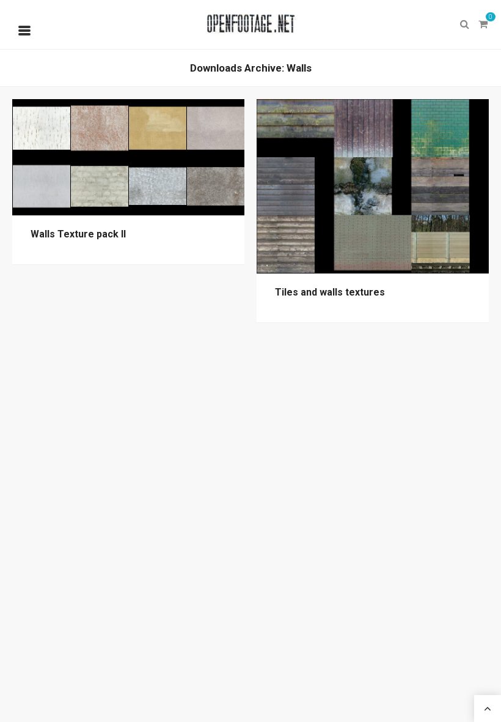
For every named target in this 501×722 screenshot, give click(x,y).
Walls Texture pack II (78, 234)
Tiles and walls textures (330, 292)
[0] (483, 24)
